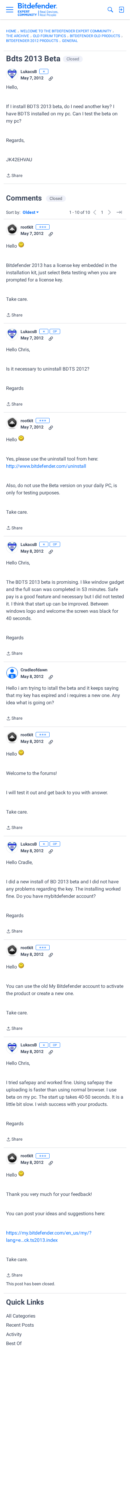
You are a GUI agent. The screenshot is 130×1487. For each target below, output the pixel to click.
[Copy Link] (50, 78)
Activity (14, 1334)
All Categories (20, 1316)
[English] (38, 9)
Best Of (14, 1343)
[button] (12, 74)
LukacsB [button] (29, 71)
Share (14, 176)
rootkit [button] (27, 227)
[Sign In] (121, 9)
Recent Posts (20, 1325)
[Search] (110, 9)
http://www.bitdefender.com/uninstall (46, 466)
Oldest (29, 213)
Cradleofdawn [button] (34, 669)
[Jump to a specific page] (119, 212)
